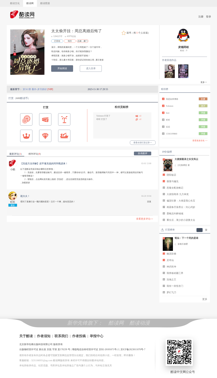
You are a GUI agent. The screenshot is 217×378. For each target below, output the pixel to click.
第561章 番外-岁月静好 (35, 89)
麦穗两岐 (183, 47)
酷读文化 (15, 3)
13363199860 (171, 134)
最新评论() (15, 154)
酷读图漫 (45, 3)
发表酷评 (142, 153)
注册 (200, 16)
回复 (149, 201)
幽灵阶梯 (171, 254)
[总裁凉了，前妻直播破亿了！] (181, 71)
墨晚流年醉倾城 (175, 213)
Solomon (100, 116)
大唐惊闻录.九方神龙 (178, 194)
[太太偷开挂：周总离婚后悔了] (168, 71)
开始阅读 (62, 68)
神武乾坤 (171, 266)
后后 (168, 127)
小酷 (12, 169)
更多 (204, 299)
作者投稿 (79, 336)
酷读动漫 (140, 323)
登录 (208, 16)
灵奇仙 (170, 260)
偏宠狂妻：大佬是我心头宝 (181, 200)
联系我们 (61, 336)
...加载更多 (25, 182)
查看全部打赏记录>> (142, 142)
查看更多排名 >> (200, 140)
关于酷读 (26, 336)
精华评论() (34, 154)
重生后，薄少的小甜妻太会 (181, 220)
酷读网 (30, 3)
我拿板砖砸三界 (175, 273)
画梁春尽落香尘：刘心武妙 (181, 207)
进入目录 (91, 68)
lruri (167, 113)
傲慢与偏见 (173, 181)
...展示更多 (99, 60)
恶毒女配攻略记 (175, 188)
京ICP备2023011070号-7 (133, 349)
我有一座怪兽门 (175, 286)
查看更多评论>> (144, 219)
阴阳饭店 (171, 175)
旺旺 (98, 119)
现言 (70, 41)
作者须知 (44, 336)
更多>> (204, 82)
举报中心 (96, 336)
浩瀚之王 (171, 279)
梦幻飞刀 (171, 292)
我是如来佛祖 (172, 99)
